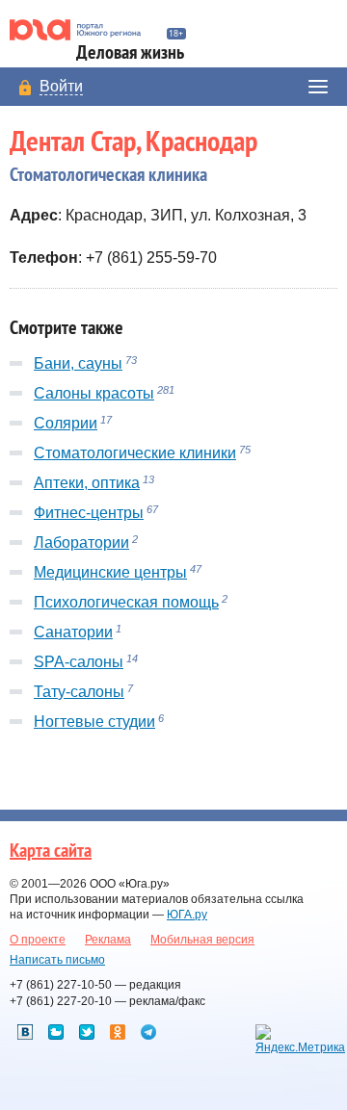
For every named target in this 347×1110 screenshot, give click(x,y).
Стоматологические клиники (135, 453)
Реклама (108, 939)
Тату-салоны (79, 692)
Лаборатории (81, 542)
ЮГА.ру (187, 914)
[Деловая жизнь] (83, 29)
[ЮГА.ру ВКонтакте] (25, 1032)
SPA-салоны (78, 662)
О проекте (38, 939)
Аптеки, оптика (87, 483)
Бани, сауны (78, 363)
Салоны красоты (94, 393)
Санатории (73, 632)
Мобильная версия (202, 939)
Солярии (65, 423)
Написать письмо (57, 960)
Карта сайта (51, 851)
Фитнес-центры (89, 512)
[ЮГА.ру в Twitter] (86, 1032)
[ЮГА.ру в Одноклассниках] (117, 1032)
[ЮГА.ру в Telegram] (148, 1032)
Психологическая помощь (126, 602)
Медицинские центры (110, 572)
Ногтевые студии (94, 721)
